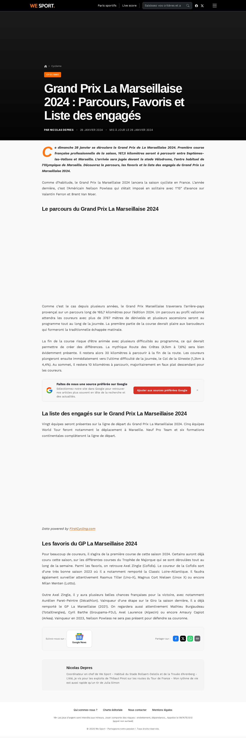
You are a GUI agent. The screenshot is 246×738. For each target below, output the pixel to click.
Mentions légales (162, 709)
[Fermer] (197, 390)
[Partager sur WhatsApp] (190, 638)
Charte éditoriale (112, 709)
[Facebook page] (196, 5)
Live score (129, 5)
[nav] (45, 66)
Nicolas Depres (79, 668)
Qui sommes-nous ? (85, 709)
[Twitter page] (202, 5)
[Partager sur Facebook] (176, 638)
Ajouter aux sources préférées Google (162, 390)
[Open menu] (214, 5)
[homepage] (42, 5)
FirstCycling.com (82, 528)
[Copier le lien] (197, 638)
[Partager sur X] (183, 638)
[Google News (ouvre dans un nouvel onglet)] (79, 639)
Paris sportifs (107, 5)
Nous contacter (137, 709)
